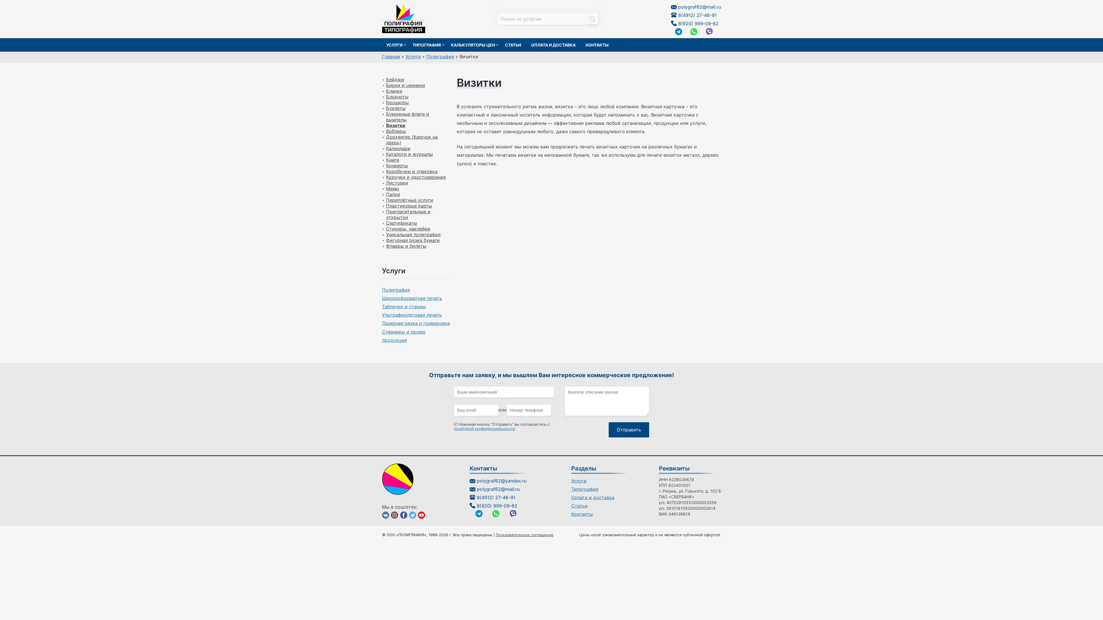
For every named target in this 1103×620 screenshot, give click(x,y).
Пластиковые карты (409, 206)
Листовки (397, 183)
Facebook (403, 515)
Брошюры (397, 102)
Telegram (678, 31)
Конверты (397, 165)
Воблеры (396, 131)
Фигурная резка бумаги (413, 240)
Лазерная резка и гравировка (416, 323)
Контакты (597, 44)
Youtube (421, 515)
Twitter (412, 515)
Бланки (394, 91)
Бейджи (395, 79)
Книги (392, 160)
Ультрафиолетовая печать (412, 315)
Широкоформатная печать (412, 298)
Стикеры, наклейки (408, 229)
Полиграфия (396, 290)
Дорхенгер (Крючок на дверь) (412, 140)
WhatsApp (693, 31)
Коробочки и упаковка (411, 171)
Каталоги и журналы (409, 154)
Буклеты (396, 108)
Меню (392, 188)
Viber (709, 31)
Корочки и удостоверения (416, 177)
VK (385, 515)
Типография (426, 44)
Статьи (513, 44)
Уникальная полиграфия (413, 234)
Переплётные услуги (409, 200)
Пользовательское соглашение (525, 534)
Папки (393, 194)
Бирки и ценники (405, 85)
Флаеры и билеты (406, 246)
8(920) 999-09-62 (698, 23)
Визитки (395, 125)
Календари (398, 148)
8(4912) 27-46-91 (697, 15)
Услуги (394, 44)
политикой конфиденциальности (484, 429)
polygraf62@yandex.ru (502, 481)
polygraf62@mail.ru (699, 7)
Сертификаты (401, 223)
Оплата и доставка (553, 44)
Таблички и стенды (404, 306)
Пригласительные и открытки (408, 214)
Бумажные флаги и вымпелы (407, 117)
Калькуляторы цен (473, 44)
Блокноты (397, 97)
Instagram (394, 515)
